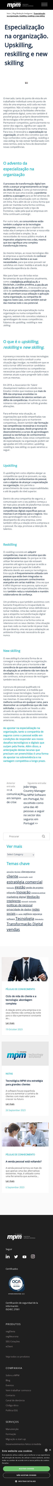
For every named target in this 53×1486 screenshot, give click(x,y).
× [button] (50, 1450)
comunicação (23, 877)
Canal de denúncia (15, 1400)
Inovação (23, 892)
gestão (20, 887)
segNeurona (12, 1336)
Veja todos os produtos (18, 1356)
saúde (20, 914)
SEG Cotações (13, 1341)
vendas (13, 929)
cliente (12, 876)
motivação (32, 901)
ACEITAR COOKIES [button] (26, 1469)
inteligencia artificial (38, 893)
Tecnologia (24, 918)
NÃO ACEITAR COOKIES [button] (26, 1475)
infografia (11, 892)
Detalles (5, 1463)
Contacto (10, 1395)
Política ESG (12, 1410)
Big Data (17, 872)
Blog (8, 1380)
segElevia (27, 913)
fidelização (10, 888)
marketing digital (16, 897)
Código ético (12, 1405)
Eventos (10, 1385)
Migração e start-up (16, 1439)
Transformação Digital (25, 923)
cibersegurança (28, 871)
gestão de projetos (34, 887)
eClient (9, 1346)
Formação (11, 1434)
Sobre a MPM (12, 1375)
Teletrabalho (39, 919)
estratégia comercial (24, 881)
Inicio (9, 13)
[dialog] (26, 1466)
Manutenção (12, 1429)
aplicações (10, 872)
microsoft (24, 901)
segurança (37, 913)
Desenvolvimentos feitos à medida (23, 1444)
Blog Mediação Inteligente (22, 13)
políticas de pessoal (19, 905)
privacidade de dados (19, 909)
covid (30, 877)
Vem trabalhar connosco (18, 1390)
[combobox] (46, 1450)
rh (17, 914)
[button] (26, 1481)
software (11, 919)
